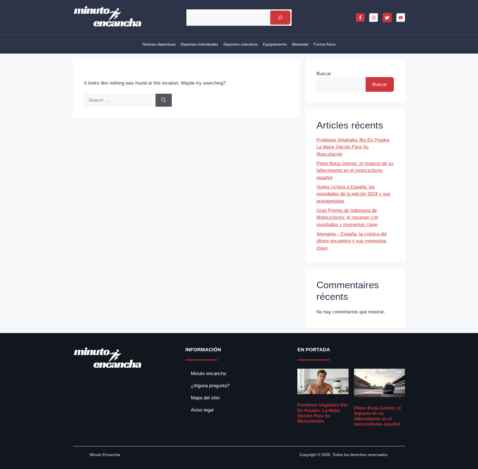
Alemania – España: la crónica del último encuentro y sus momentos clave (351, 241)
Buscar (323, 73)
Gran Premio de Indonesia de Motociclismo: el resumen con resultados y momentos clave (347, 217)
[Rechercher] (280, 18)
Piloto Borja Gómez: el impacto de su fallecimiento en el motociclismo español (354, 170)
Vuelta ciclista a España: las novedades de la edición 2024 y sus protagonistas (353, 194)
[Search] (163, 100)
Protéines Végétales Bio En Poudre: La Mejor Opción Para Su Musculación (353, 147)
